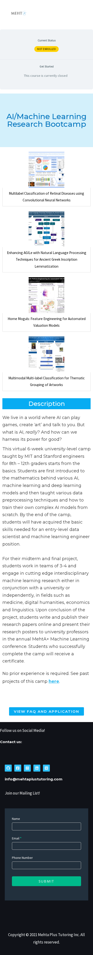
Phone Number (22, 858)
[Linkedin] (36, 768)
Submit (46, 881)
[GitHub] (8, 768)
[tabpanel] (46, 406)
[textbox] (46, 539)
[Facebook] (17, 768)
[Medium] (46, 768)
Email (16, 838)
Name (16, 819)
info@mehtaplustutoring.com (33, 779)
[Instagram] (27, 768)
